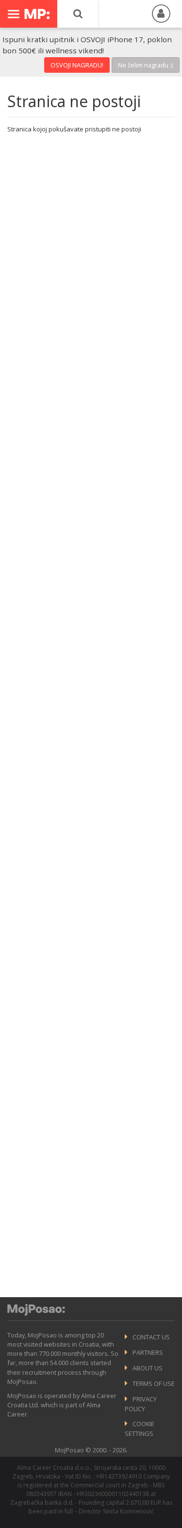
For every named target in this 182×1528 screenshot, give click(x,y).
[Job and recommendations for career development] (36, 1313)
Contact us (151, 1337)
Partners (147, 1352)
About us (147, 1368)
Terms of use (153, 1383)
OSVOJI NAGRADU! (76, 65)
